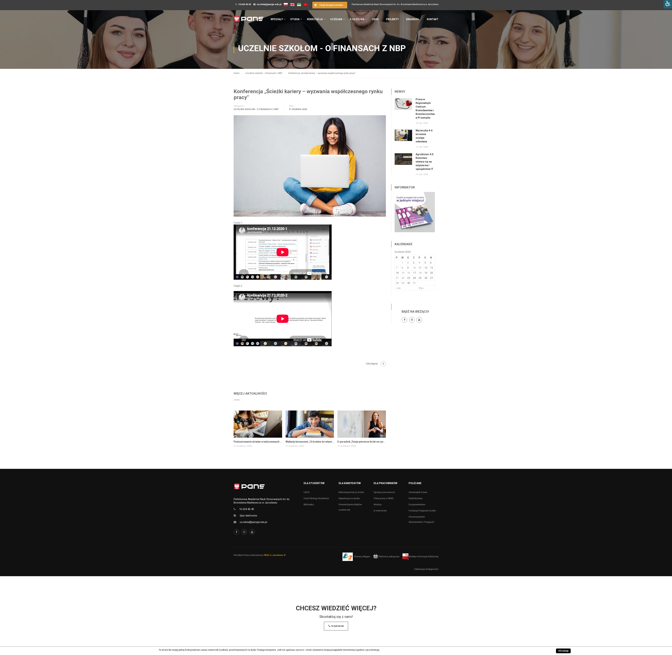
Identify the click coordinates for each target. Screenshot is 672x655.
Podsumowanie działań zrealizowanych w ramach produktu (258, 441)
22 (403, 278)
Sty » (421, 288)
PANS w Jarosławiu (273, 555)
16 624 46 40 (244, 4)
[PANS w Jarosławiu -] (249, 21)
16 (408, 272)
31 (414, 283)
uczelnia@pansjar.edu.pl (269, 4)
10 (414, 267)
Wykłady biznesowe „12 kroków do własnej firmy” (310, 441)
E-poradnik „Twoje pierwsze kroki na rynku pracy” (361, 441)
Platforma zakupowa (388, 556)
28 (397, 283)
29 (403, 283)
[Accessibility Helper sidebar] (668, 4)
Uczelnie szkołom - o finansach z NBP (256, 109)
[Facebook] (383, 363)
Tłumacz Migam (362, 556)
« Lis (398, 288)
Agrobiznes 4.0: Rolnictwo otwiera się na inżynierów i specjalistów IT (425, 161)
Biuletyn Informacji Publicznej (423, 556)
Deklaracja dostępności (426, 569)
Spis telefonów (248, 515)
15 (403, 272)
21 (397, 278)
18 (420, 272)
